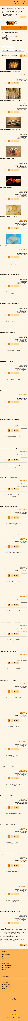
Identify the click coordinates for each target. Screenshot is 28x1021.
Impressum (5, 971)
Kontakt (5, 974)
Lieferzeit (5, 958)
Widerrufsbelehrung (7, 965)
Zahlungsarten (6, 956)
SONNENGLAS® (7, 986)
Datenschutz (6, 963)
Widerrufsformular (7, 967)
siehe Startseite (24, 80)
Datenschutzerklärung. (7, 15)
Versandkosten (24, 107)
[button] (25, 2)
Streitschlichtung (7, 969)
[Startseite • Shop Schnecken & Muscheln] (14, 22)
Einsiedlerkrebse (7, 982)
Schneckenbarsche (7, 984)
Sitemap (5, 988)
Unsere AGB (6, 961)
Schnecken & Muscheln (8, 980)
